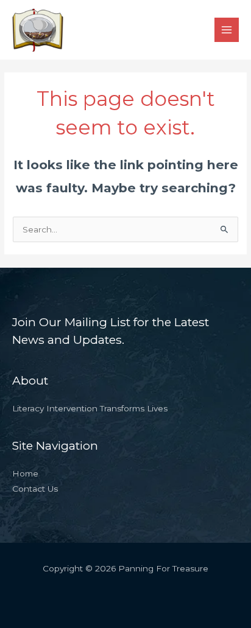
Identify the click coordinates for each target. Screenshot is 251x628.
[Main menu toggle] (226, 30)
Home (25, 473)
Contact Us (35, 489)
